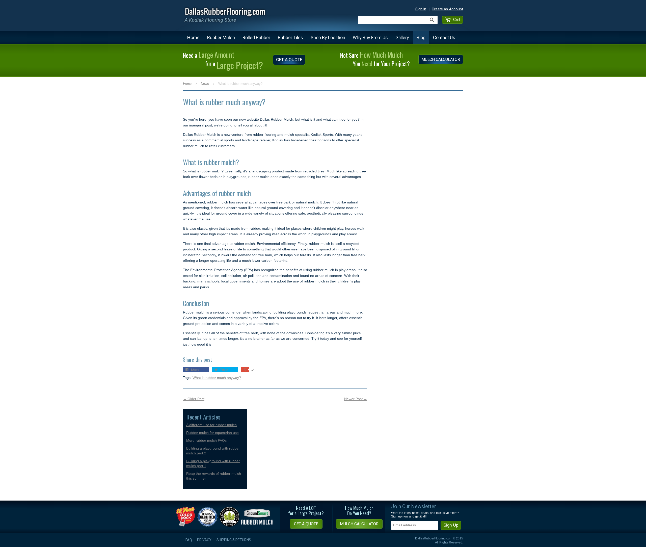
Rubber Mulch (221, 37)
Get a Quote (289, 59)
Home (193, 37)
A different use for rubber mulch (211, 425)
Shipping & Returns (234, 540)
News (205, 84)
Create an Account (447, 9)
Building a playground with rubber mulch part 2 (213, 450)
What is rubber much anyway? (217, 378)
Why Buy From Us (370, 37)
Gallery (402, 37)
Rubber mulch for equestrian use (212, 433)
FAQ (188, 540)
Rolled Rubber (256, 37)
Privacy (204, 540)
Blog (421, 37)
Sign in (420, 9)
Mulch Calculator (440, 59)
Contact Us (444, 37)
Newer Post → (355, 399)
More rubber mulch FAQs (206, 440)
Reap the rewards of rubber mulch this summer (213, 476)
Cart (456, 19)
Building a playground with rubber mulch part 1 (213, 463)
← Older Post (193, 399)
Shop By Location (328, 37)
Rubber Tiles (290, 37)
